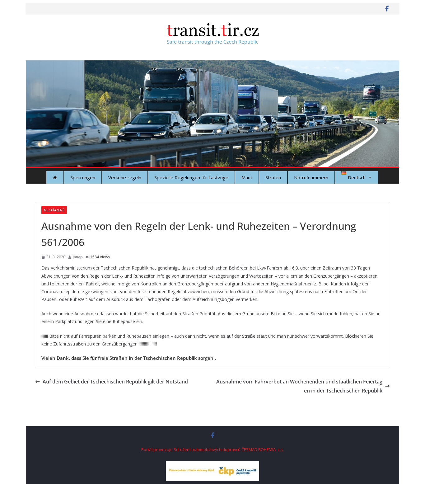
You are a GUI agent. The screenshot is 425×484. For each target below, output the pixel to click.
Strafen (273, 177)
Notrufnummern (311, 177)
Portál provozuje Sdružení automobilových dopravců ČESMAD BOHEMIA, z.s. (212, 449)
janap (78, 257)
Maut (246, 177)
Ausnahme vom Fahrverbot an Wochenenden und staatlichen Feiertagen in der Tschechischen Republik (299, 386)
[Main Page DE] (54, 177)
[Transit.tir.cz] (212, 64)
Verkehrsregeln (124, 177)
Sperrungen (82, 177)
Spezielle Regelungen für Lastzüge (191, 177)
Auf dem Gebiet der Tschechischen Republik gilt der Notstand (115, 381)
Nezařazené (54, 210)
